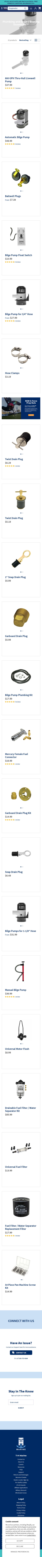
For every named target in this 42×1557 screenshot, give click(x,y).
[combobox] (18, 8)
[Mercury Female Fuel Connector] (21, 735)
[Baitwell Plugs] (21, 177)
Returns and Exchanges (21, 1475)
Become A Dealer (21, 1477)
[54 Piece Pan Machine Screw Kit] (21, 1266)
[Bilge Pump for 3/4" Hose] (21, 295)
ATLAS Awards (21, 1485)
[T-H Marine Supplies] (4, 8)
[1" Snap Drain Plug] (21, 558)
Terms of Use (21, 1508)
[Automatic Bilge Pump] (21, 118)
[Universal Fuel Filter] (21, 1148)
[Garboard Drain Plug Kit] (21, 794)
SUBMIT (21, 1408)
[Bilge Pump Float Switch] (21, 236)
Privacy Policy (21, 1510)
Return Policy (21, 1503)
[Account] (35, 8)
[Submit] (25, 8)
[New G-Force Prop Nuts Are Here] (20, 408)
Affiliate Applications (21, 1488)
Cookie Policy (31, 1535)
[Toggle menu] (31, 8)
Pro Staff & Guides (21, 1482)
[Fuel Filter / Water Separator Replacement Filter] (21, 1207)
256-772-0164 (23, 1358)
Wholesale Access (21, 1493)
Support (21, 1472)
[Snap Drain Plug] (21, 853)
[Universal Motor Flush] (21, 1030)
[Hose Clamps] (21, 354)
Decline (19, 1546)
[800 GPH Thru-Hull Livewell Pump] (21, 59)
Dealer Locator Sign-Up (21, 1480)
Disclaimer (21, 1515)
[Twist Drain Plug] (21, 440)
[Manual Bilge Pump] (21, 971)
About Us (21, 1462)
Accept (20, 1541)
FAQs (21, 1470)
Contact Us (21, 1459)
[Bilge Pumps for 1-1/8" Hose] (21, 912)
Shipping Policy (21, 1505)
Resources (21, 1467)
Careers (21, 1464)
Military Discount (21, 1490)
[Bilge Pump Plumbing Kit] (21, 676)
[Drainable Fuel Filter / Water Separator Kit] (21, 1089)
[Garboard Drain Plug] (21, 617)
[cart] (39, 8)
